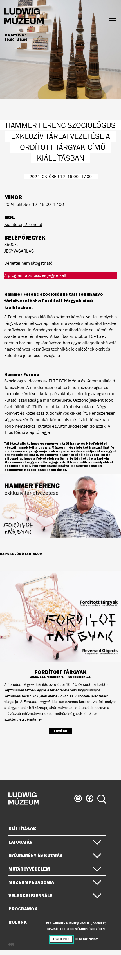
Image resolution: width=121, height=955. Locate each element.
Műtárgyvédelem (29, 869)
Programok (22, 909)
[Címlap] (24, 17)
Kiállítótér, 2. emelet (23, 224)
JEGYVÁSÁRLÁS (19, 251)
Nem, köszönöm (86, 939)
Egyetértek (61, 939)
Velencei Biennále (30, 895)
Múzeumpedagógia (31, 882)
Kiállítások (22, 829)
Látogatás (20, 842)
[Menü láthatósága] (112, 21)
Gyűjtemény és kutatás (35, 855)
